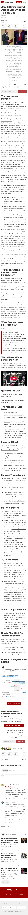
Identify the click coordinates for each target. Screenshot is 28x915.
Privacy (11, 904)
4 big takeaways (8, 446)
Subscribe (19, 2)
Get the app (22, 908)
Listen (24, 21)
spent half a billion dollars (18, 529)
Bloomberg (7, 422)
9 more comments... (6, 826)
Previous (6, 759)
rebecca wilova (9, 785)
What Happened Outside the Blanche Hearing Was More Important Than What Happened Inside (10, 840)
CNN (5, 493)
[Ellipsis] (26, 784)
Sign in (24, 2)
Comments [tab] (5, 770)
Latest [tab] (7, 834)
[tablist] (8, 770)
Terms (15, 904)
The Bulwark (8, 534)
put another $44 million (14, 429)
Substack (6, 911)
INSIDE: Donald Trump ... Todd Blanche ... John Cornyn (9, 860)
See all (4, 882)
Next (23, 759)
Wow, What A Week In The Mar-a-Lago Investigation (9, 870)
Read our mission (16, 721)
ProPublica (7, 613)
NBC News (7, 479)
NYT (5, 622)
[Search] (25, 834)
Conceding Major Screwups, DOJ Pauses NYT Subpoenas (8, 855)
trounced (10, 520)
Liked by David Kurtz (10, 786)
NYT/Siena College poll (16, 511)
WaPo (3, 328)
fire (6, 283)
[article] (14, 844)
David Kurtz (4, 20)
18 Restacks (19, 748)
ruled (22, 495)
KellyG (6, 802)
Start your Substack (10, 908)
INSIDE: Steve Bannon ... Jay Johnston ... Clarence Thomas (9, 873)
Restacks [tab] (11, 770)
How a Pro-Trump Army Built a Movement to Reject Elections (13, 449)
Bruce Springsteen (7, 400)
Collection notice (22, 904)
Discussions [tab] (13, 834)
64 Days (15, 107)
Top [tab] (3, 834)
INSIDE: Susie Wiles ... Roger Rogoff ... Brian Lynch (8, 845)
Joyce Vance (7, 488)
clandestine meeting (7, 121)
